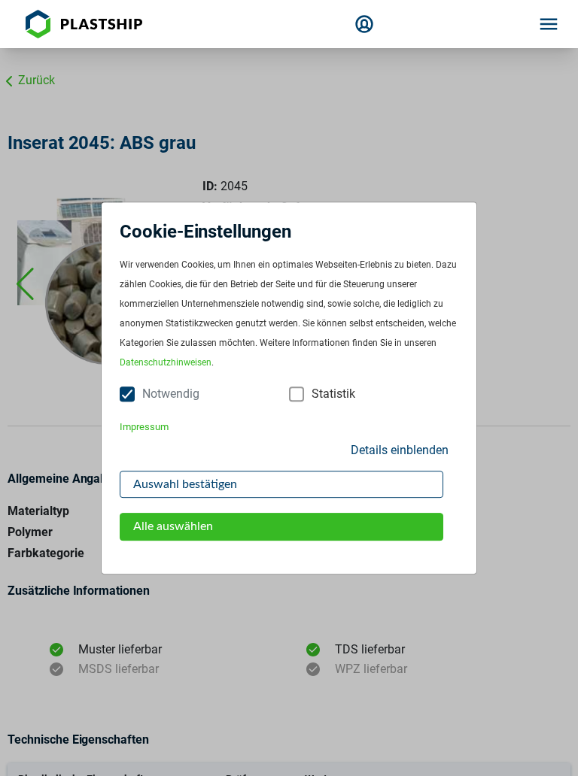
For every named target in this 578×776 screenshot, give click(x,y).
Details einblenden (400, 450)
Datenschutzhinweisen (165, 363)
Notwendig (170, 394)
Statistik (333, 394)
